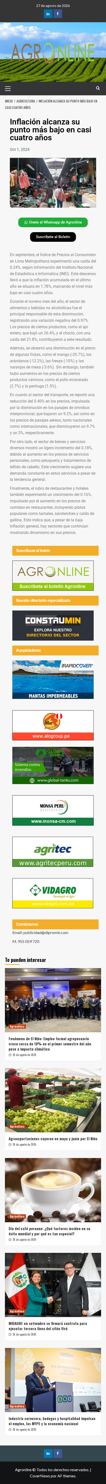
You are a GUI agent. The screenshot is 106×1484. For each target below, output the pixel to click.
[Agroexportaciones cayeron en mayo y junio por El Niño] (53, 1100)
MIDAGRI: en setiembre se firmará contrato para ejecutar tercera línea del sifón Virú (48, 1326)
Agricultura (17, 1026)
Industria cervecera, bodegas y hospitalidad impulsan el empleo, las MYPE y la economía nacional (52, 1421)
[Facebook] (57, 13)
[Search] (98, 88)
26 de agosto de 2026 (24, 1055)
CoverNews (40, 1475)
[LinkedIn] (48, 13)
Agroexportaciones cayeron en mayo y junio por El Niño (53, 1138)
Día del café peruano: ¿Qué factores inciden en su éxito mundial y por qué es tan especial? (49, 1231)
